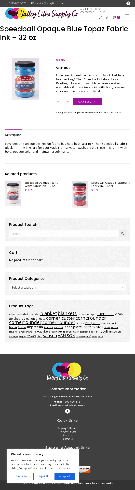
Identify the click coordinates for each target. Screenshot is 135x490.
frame (13, 327)
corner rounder (58, 322)
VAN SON (66, 335)
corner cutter (60, 318)
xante (100, 336)
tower (31, 336)
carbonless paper (87, 314)
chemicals (105, 313)
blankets (67, 313)
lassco (107, 327)
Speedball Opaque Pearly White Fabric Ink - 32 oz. (41, 184)
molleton (53, 331)
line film (114, 327)
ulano (39, 336)
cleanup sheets (34, 319)
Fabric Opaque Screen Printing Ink (87, 112)
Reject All (43, 476)
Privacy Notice (67, 431)
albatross (27, 314)
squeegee (13, 336)
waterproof (85, 336)
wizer (94, 336)
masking (14, 331)
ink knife (58, 327)
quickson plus (86, 331)
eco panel (92, 322)
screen (116, 331)
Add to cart (87, 102)
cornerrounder (25, 322)
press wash (72, 331)
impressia (35, 326)
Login (106, 17)
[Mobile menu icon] (126, 13)
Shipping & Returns (67, 428)
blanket (48, 313)
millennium (26, 331)
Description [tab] (13, 135)
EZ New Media (104, 483)
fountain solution (109, 323)
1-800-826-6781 (18, 3)
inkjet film (48, 327)
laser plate (73, 326)
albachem (15, 314)
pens (62, 331)
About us (68, 435)
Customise (21, 476)
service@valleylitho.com (49, 3)
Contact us (68, 438)
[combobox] (67, 287)
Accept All (64, 476)
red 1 (96, 331)
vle (77, 336)
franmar (22, 327)
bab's (37, 314)
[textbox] (24, 287)
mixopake (40, 331)
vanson (50, 335)
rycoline (105, 331)
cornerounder (90, 318)
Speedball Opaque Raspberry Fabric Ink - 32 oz (110, 184)
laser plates (93, 326)
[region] (43, 466)
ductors (80, 323)
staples (23, 336)
